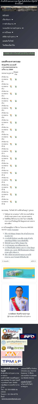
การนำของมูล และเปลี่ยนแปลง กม (16, 245)
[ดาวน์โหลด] (12, 32)
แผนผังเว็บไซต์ (8, 41)
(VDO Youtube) (13, 230)
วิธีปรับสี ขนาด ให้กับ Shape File (16, 243)
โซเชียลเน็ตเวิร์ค (9, 45)
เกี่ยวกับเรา (7, 19)
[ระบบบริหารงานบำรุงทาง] (22, 28)
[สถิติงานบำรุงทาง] (17, 36)
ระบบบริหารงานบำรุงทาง (12, 28)
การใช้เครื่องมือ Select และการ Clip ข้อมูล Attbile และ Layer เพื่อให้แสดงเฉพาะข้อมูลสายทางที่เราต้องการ (20, 250)
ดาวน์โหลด (7, 32)
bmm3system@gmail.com (11, 399)
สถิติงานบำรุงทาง (9, 37)
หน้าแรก (6, 15)
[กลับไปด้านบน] (34, 400)
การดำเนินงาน (8, 24)
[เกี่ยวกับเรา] (12, 19)
